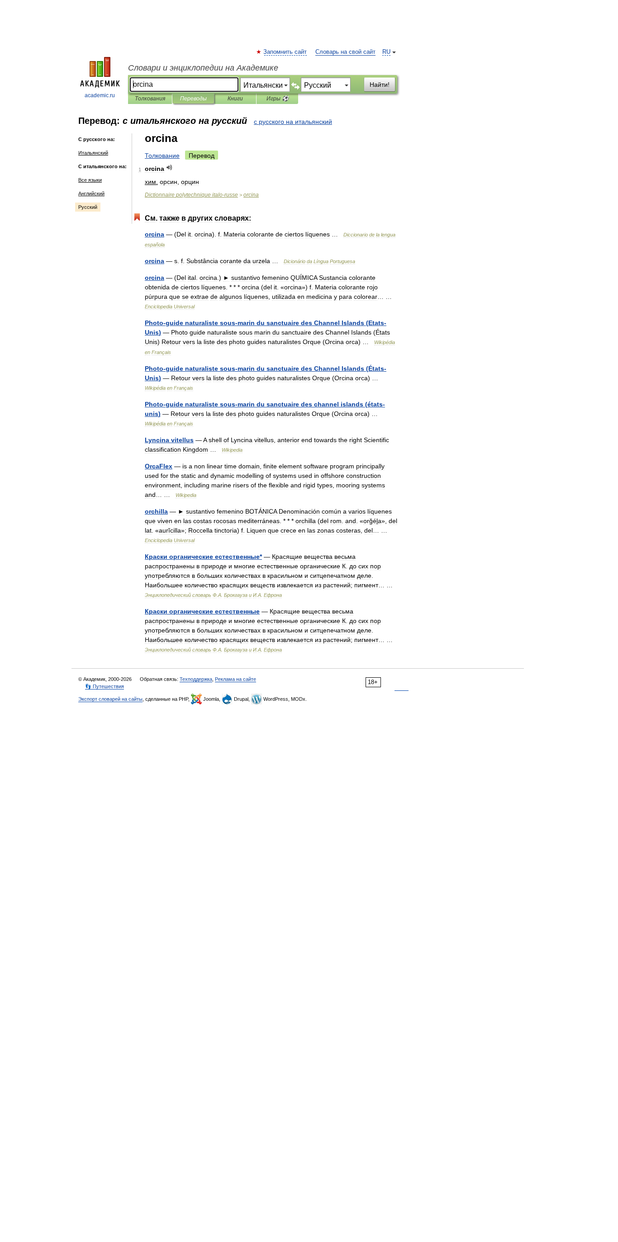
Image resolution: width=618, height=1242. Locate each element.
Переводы (193, 98)
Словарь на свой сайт (345, 52)
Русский (87, 207)
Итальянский (93, 153)
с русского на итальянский (293, 121)
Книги (235, 98)
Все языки (90, 180)
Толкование (162, 155)
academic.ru (100, 95)
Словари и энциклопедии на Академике (203, 67)
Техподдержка (196, 679)
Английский (91, 193)
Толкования (150, 98)
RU (386, 52)
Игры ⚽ (277, 98)
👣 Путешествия (104, 686)
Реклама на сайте (235, 679)
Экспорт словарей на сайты (110, 699)
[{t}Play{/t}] (169, 167)
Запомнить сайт (285, 52)
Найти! (380, 84)
